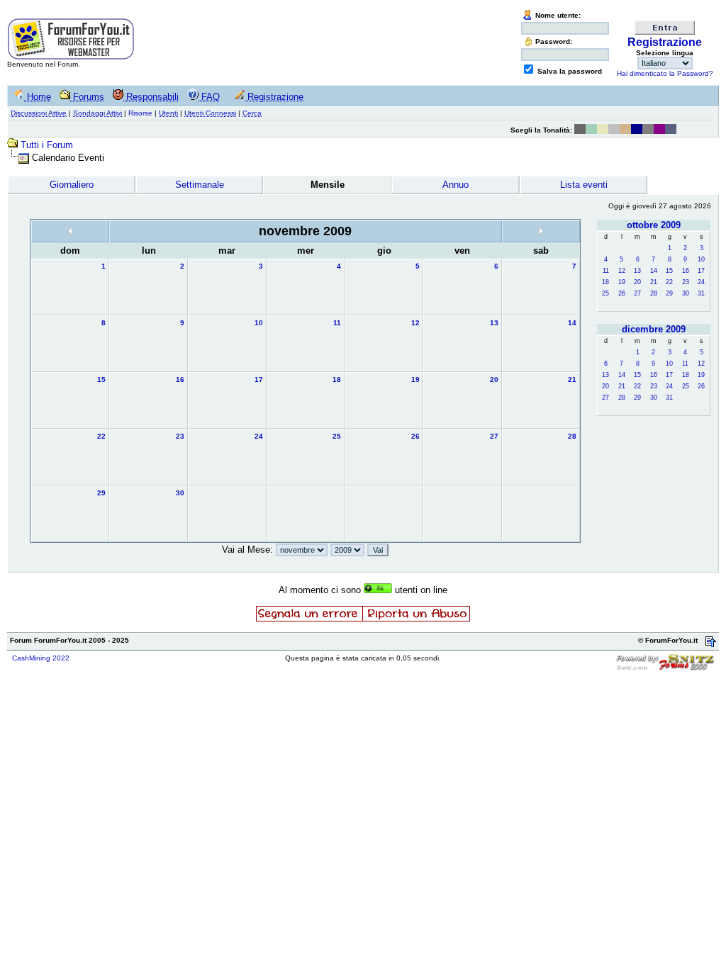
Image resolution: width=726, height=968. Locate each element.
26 (621, 293)
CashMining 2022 (40, 658)
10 (701, 259)
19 (621, 282)
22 (669, 282)
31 (701, 293)
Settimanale (199, 184)
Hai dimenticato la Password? (665, 73)
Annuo (455, 184)
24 (701, 282)
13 (637, 270)
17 (701, 270)
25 (605, 293)
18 (605, 282)
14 (653, 270)
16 (685, 270)
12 (621, 270)
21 (653, 282)
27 (637, 293)
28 (653, 293)
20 (637, 282)
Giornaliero (72, 184)
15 (669, 270)
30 (685, 293)
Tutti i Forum (47, 145)
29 (669, 293)
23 (685, 282)
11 (606, 270)
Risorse (140, 113)
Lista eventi (584, 184)
